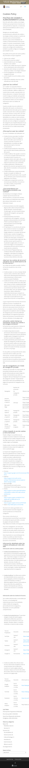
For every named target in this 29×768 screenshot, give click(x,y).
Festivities (6, 739)
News (4, 724)
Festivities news (8, 726)
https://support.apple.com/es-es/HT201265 (15, 503)
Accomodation (7, 732)
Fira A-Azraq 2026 (7, 714)
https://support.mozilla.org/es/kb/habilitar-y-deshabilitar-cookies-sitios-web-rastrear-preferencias (15, 492)
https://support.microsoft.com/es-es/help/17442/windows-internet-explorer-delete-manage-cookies (14, 480)
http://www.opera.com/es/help (15, 504)
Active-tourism (7, 735)
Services (6, 728)
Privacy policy (18, 759)
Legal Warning (9, 759)
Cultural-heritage (8, 737)
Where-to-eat (7, 744)
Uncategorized (6, 746)
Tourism (5, 730)
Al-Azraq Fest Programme (9, 711)
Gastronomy (7, 742)
